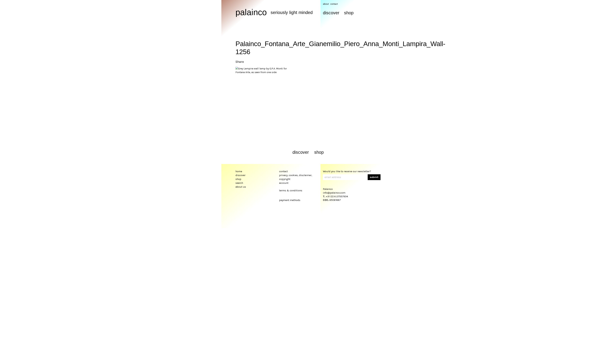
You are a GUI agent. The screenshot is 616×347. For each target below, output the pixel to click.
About (326, 4)
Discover (331, 12)
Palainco (251, 12)
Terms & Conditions (290, 190)
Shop (349, 12)
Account (283, 182)
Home (238, 171)
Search (239, 182)
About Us (240, 186)
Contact (334, 4)
